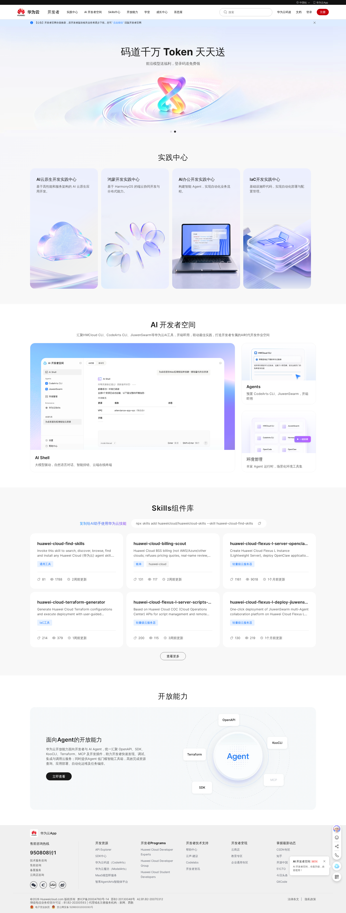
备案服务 (35, 870)
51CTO (281, 868)
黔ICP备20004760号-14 (93, 899)
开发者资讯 (193, 868)
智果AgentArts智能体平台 (111, 881)
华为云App (322, 2)
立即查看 (58, 776)
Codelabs (192, 862)
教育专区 (236, 856)
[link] (64, 228)
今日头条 (282, 875)
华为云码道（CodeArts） (111, 862)
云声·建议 (192, 856)
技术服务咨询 (38, 860)
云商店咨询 (37, 874)
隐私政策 (310, 899)
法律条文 (293, 899)
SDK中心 (101, 856)
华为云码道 (284, 12)
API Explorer (103, 849)
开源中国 (282, 862)
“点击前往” (118, 22)
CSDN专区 (283, 849)
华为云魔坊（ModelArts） (111, 868)
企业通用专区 (239, 862)
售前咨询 (35, 865)
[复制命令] (260, 524)
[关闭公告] (314, 22)
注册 (323, 12)
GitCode (282, 881)
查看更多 (173, 656)
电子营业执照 (42, 907)
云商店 (235, 849)
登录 (309, 12)
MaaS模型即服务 (106, 875)
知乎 (279, 856)
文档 (299, 12)
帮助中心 (191, 849)
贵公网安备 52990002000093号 (75, 907)
